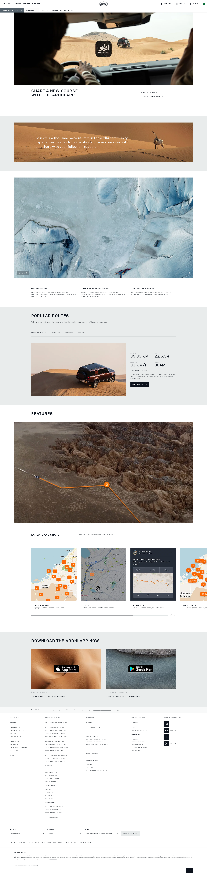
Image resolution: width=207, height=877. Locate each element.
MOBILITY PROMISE (92, 753)
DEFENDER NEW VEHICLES (53, 809)
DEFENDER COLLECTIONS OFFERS (55, 742)
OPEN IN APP (141, 384)
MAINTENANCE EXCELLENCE (94, 742)
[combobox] (28, 833)
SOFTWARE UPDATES (92, 773)
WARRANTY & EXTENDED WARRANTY (97, 744)
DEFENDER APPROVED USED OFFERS (56, 736)
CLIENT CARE (90, 725)
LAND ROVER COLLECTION (52, 818)
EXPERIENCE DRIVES (138, 742)
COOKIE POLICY (57, 842)
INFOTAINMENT (90, 767)
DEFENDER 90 (14, 744)
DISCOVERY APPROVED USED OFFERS (56, 747)
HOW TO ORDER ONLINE (52, 778)
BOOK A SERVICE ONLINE (93, 736)
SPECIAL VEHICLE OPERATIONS (19, 747)
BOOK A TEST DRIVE (51, 772)
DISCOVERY (13, 733)
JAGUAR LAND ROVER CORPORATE (81, 842)
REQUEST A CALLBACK (52, 775)
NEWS (133, 727)
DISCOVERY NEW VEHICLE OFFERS (55, 744)
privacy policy (186, 857)
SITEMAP (66, 842)
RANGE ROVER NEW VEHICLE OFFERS (56, 722)
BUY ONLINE (49, 770)
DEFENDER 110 (14, 742)
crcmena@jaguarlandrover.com (102, 710)
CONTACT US (49, 798)
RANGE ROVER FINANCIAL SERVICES (56, 756)
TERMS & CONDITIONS (23, 842)
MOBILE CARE (90, 756)
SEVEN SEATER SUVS (16, 753)
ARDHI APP (135, 725)
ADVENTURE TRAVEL (138, 744)
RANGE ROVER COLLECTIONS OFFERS (56, 730)
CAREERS (12, 842)
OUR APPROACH (50, 792)
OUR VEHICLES (14, 750)
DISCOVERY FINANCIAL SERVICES (55, 761)
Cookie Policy (53, 859)
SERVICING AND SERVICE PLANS (96, 739)
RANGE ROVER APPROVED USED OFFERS (57, 725)
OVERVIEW (48, 789)
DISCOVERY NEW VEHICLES (53, 812)
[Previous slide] (19, 273)
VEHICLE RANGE (50, 795)
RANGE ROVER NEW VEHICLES (54, 806)
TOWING (12, 756)
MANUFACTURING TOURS (139, 747)
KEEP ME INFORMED (51, 781)
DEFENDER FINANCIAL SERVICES (55, 758)
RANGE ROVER (14, 722)
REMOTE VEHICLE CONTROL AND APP (97, 770)
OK (189, 871)
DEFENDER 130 (14, 739)
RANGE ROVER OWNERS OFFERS (55, 727)
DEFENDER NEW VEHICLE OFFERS (55, 733)
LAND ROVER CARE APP (93, 727)
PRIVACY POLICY (46, 842)
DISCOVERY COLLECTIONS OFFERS (55, 753)
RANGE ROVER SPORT (16, 725)
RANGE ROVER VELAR (16, 727)
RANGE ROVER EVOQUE (17, 730)
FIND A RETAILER (130, 833)
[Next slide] (27, 273)
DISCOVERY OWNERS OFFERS (54, 750)
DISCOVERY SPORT (15, 736)
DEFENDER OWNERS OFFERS (54, 739)
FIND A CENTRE (136, 750)
